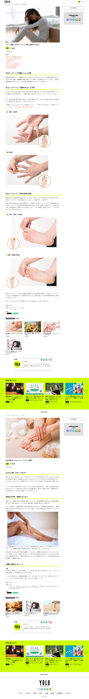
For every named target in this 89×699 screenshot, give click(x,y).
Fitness (51, 401)
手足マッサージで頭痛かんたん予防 (13, 56)
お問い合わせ (28, 693)
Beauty (80, 401)
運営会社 (34, 693)
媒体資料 (40, 693)
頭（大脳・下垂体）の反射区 (12, 65)
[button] (3, 391)
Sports (11, 401)
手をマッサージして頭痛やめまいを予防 (14, 58)
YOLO (9, 4)
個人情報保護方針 (60, 693)
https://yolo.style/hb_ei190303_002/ (23, 107)
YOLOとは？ (21, 693)
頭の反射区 (9, 62)
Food (27, 401)
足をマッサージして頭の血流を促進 (13, 63)
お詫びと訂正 (67, 693)
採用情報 (46, 693)
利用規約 (52, 693)
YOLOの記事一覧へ (73, 419)
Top (6, 4)
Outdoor (31, 400)
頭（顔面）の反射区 (10, 60)
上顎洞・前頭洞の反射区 (11, 67)
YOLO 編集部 (24, 361)
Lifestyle (67, 403)
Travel (40, 400)
